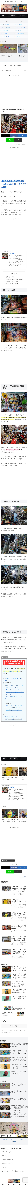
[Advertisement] (14, 91)
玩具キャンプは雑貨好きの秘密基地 (14, 279)
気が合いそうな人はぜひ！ (12, 283)
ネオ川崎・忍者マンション (8, 860)
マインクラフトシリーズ (13, 687)
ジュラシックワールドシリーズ (14, 685)
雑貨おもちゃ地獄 (10, 277)
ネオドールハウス (5, 33)
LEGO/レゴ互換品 (5, 24)
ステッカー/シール (5, 36)
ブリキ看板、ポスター (20, 27)
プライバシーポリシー (8, 1152)
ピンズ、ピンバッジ (5, 27)
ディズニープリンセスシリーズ (14, 705)
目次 (12, 273)
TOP (3, 15)
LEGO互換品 (12, 15)
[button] (25, 51)
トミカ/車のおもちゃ (19, 33)
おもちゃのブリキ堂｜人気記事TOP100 (13, 1171)
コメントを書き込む (14, 1026)
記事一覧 (4, 1167)
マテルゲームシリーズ (11, 716)
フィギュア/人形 (18, 24)
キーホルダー (18, 30)
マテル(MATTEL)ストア (11, 671)
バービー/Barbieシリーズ (13, 707)
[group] (8, 51)
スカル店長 (11, 253)
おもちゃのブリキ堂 (7, 1163)
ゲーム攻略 (17, 36)
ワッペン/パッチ (4, 30)
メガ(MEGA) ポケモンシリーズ (13, 719)
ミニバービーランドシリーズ (14, 710)
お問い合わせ (5, 1155)
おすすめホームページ (8, 1159)
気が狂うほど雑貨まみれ (12, 281)
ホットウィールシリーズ (13, 689)
